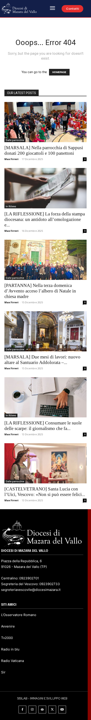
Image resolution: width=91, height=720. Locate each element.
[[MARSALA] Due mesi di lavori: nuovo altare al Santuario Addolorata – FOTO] (45, 331)
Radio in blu (10, 649)
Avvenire (8, 626)
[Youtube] (62, 709)
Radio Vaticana (12, 661)
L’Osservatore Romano (18, 615)
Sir (3, 672)
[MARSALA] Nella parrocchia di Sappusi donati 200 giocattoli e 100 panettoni (43, 150)
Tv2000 (7, 638)
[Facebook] (22, 709)
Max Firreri (11, 159)
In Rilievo (11, 206)
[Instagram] (32, 709)
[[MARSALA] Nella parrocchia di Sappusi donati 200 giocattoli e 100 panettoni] (45, 122)
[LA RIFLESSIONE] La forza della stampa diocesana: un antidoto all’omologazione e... (44, 219)
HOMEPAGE (59, 72)
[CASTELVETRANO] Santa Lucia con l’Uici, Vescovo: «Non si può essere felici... (44, 491)
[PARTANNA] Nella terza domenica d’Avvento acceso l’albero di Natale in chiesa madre (40, 291)
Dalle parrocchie (15, 140)
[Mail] (42, 709)
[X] (52, 709)
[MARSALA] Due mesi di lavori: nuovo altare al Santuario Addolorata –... (42, 359)
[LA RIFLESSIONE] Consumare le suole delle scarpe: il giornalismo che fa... (43, 425)
